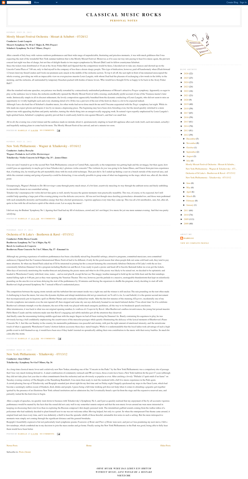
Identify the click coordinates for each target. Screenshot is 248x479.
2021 (186, 95)
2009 (186, 219)
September (191, 151)
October (190, 147)
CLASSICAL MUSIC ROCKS (124, 14)
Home (89, 445)
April (189, 191)
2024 (186, 82)
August (190, 156)
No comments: (48, 130)
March (189, 196)
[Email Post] (58, 130)
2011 (186, 210)
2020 (186, 99)
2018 (186, 108)
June (188, 183)
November (191, 143)
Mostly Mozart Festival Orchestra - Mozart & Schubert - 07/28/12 (47, 36)
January (190, 204)
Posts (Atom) (25, 451)
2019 (186, 104)
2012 (186, 134)
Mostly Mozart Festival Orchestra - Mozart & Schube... (211, 164)
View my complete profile (194, 243)
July (188, 160)
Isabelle (189, 238)
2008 (186, 223)
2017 (186, 112)
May (188, 187)
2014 (186, 126)
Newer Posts (12, 445)
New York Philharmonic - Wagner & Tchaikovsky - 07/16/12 (44, 146)
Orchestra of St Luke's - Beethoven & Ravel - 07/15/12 (40, 234)
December (191, 138)
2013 (186, 130)
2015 (186, 121)
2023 (186, 86)
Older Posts (165, 445)
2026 (186, 73)
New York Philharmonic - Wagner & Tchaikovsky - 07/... (211, 168)
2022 (186, 90)
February (190, 200)
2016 (186, 117)
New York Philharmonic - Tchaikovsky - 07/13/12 (37, 354)
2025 (186, 77)
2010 (186, 214)
